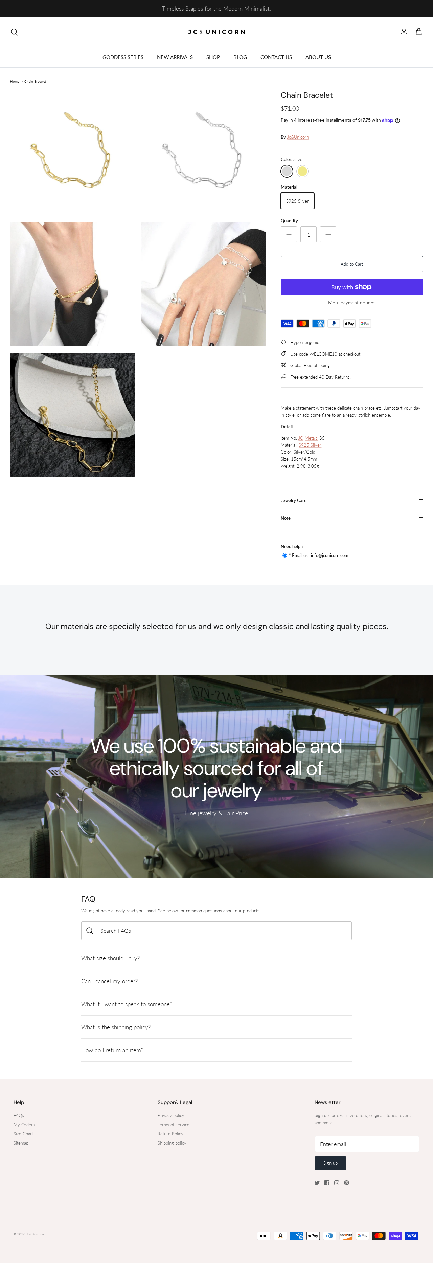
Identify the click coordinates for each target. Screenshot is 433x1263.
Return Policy (170, 1133)
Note (286, 518)
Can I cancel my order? (109, 981)
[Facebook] (326, 1182)
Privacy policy (171, 1115)
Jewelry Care (293, 500)
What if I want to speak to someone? (126, 1004)
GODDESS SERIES (122, 57)
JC (300, 438)
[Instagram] (336, 1182)
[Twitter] (317, 1182)
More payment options (351, 302)
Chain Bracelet (35, 81)
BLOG (240, 57)
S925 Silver (310, 445)
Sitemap (21, 1143)
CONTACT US (276, 57)
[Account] (402, 32)
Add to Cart (352, 264)
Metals (311, 438)
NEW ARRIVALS (175, 57)
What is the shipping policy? (116, 1027)
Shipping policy (172, 1143)
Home (14, 81)
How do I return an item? (112, 1050)
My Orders (24, 1124)
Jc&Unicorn (298, 137)
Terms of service (173, 1124)
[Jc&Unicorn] (216, 32)
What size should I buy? (110, 958)
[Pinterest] (346, 1182)
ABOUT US (318, 57)
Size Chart (23, 1133)
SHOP (213, 57)
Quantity (289, 220)
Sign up (330, 1163)
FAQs (19, 1115)
